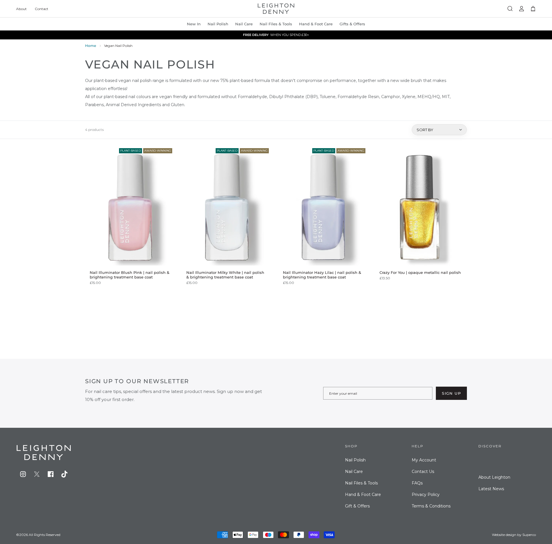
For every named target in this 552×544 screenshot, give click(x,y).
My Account (424, 460)
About (21, 9)
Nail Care (244, 24)
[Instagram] (23, 474)
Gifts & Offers (352, 24)
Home (90, 45)
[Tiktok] (64, 474)
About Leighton (494, 477)
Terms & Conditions (431, 506)
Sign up (451, 393)
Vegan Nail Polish (118, 45)
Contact (41, 9)
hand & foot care (316, 24)
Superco (529, 534)
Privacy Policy (426, 494)
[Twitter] (36, 474)
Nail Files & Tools (276, 24)
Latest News (491, 488)
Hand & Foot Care (363, 494)
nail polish (218, 24)
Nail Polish (355, 460)
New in (194, 24)
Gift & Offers (357, 506)
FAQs (417, 483)
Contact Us (423, 471)
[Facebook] (50, 474)
